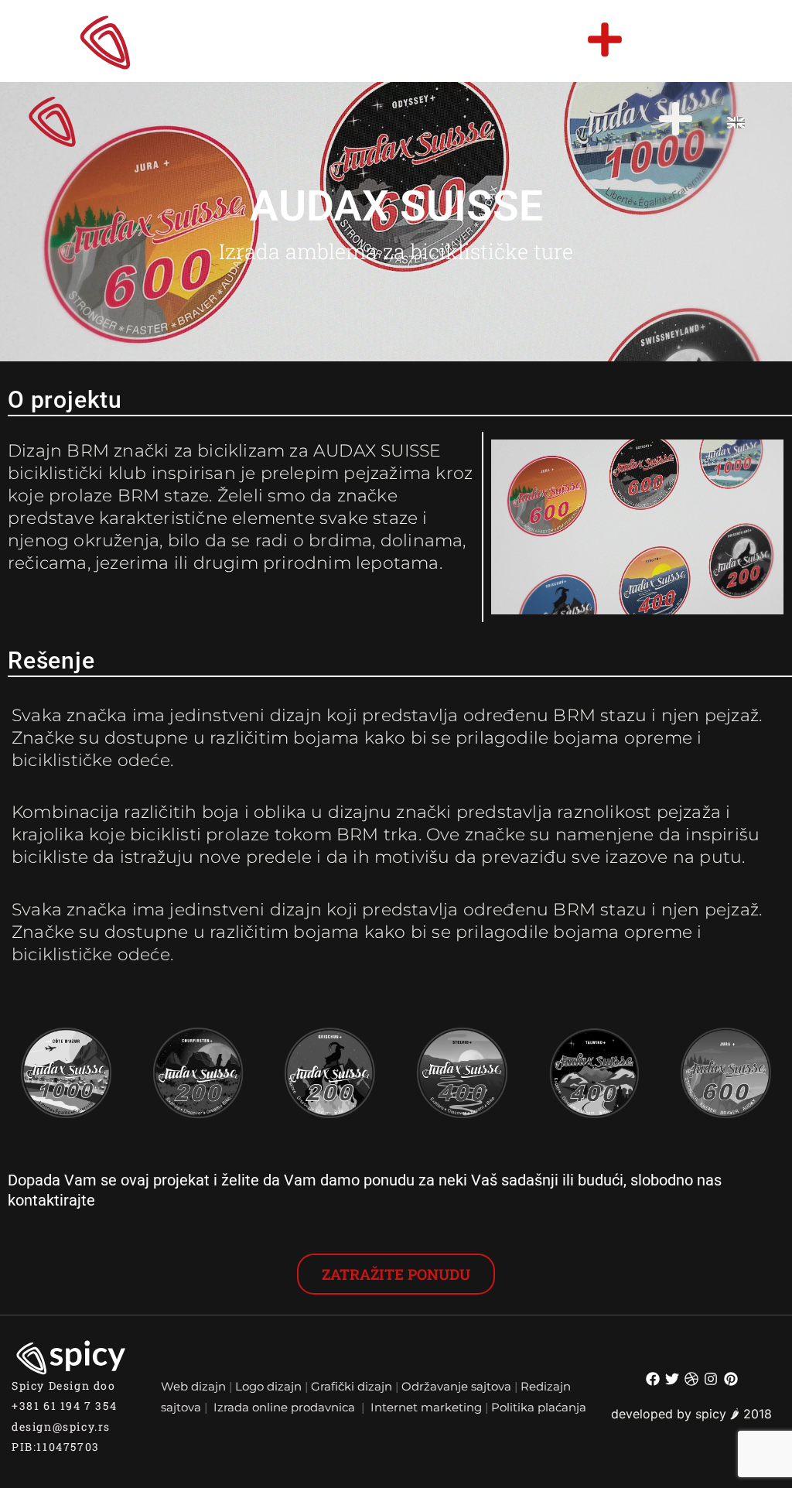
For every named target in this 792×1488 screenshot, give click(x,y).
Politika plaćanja (538, 1407)
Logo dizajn (268, 1386)
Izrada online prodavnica (285, 1407)
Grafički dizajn (351, 1386)
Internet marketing (426, 1407)
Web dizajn (193, 1386)
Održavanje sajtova (456, 1386)
